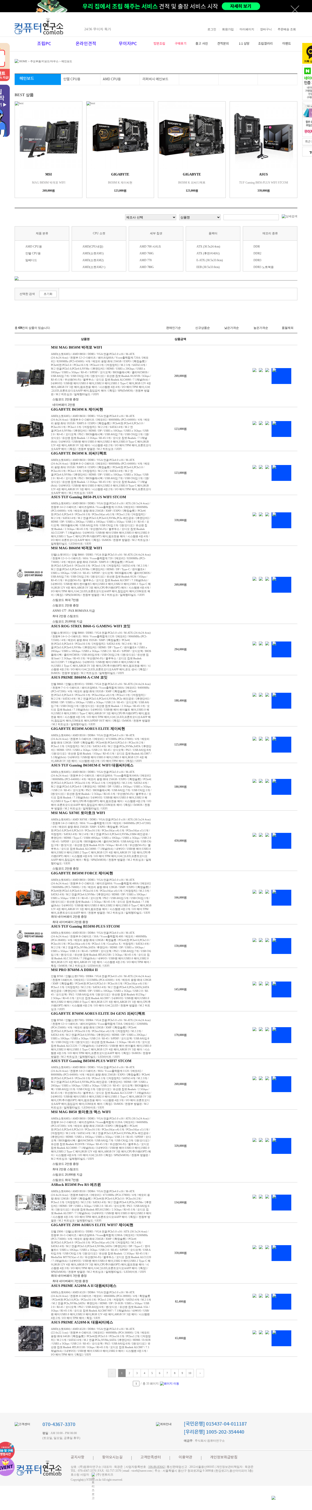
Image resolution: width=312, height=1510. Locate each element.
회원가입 (228, 29)
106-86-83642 (156, 1467)
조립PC (44, 43)
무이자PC (128, 43)
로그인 (211, 29)
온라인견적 (86, 43)
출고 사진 (201, 44)
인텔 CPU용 (71, 79)
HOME (23, 61)
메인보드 (66, 61)
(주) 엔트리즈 (104, 1474)
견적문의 (223, 44)
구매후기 (180, 44)
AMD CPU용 (112, 79)
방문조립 (159, 44)
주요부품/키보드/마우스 (44, 61)
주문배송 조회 (287, 29)
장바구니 (266, 29)
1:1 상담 (244, 44)
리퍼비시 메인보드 (155, 79)
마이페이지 (247, 29)
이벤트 (286, 44)
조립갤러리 (265, 44)
